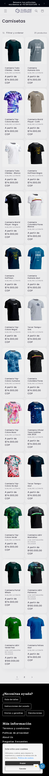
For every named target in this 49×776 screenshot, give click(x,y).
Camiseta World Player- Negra (12, 223)
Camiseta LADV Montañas (35, 536)
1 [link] (17, 677)
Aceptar (23, 763)
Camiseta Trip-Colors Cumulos (12, 380)
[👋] (42, 766)
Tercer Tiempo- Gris (35, 328)
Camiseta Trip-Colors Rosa (12, 431)
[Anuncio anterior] (5, 3)
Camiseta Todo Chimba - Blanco (12, 172)
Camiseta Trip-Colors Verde (12, 536)
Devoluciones (35, 713)
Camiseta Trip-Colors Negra (12, 328)
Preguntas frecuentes (15, 741)
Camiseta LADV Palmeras (35, 591)
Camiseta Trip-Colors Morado (12, 121)
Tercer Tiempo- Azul (35, 485)
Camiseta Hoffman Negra (35, 172)
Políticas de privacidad (15, 733)
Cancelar (22, 769)
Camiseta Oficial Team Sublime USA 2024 (36, 432)
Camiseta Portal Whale (12, 591)
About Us (8, 737)
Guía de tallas (11, 699)
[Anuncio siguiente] (44, 3)
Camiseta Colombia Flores (35, 380)
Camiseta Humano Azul (34, 277)
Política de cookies (26, 758)
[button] (6, 11)
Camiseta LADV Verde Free (12, 647)
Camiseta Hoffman (9, 277)
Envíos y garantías (14, 713)
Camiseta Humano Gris (34, 69)
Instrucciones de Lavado (17, 706)
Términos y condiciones (16, 728)
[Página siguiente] (32, 677)
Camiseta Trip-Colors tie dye (12, 485)
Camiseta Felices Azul (36, 647)
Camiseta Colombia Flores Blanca (35, 224)
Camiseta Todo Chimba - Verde (12, 69)
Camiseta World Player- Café (35, 121)
